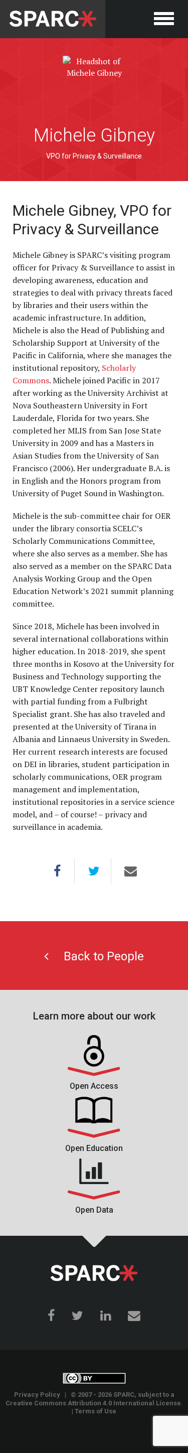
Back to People (96, 956)
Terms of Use (95, 1411)
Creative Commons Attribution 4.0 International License (93, 1403)
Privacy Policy (37, 1394)
